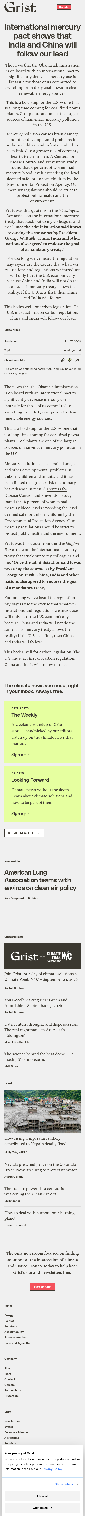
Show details (64, 1484)
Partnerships (12, 1390)
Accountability (14, 1331)
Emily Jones (12, 1200)
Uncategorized (71, 350)
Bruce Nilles (12, 329)
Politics (33, 898)
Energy (8, 1315)
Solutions (10, 1326)
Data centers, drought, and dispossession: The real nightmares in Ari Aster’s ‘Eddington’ (41, 1030)
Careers (9, 1384)
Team (7, 1373)
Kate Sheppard (14, 898)
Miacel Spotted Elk (16, 1042)
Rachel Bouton (14, 988)
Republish (10, 1443)
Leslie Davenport (15, 1225)
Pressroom (11, 1395)
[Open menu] (77, 7)
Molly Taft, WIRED (15, 1152)
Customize (40, 1507)
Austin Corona (13, 1176)
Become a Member (16, 1432)
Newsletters (12, 1421)
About (8, 1368)
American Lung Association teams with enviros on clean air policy (40, 879)
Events (8, 1426)
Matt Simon (11, 1066)
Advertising (11, 1437)
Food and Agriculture (18, 1343)
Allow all (42, 1496)
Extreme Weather (15, 1337)
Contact (9, 1379)
